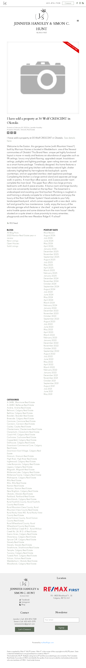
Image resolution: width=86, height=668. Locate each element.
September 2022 (51, 351)
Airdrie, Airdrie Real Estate (19, 408)
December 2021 (51, 375)
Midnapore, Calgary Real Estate (21, 478)
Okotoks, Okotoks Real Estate (24, 130)
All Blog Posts (13, 233)
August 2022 (49, 354)
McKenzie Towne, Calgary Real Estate (24, 475)
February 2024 (50, 305)
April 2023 (48, 332)
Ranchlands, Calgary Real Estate (21, 499)
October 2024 (50, 284)
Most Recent (49, 233)
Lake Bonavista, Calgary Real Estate (23, 464)
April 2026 (48, 246)
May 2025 (48, 265)
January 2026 (50, 249)
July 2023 (48, 324)
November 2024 (51, 281)
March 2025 (49, 270)
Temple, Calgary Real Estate (20, 550)
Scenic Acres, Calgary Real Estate (22, 534)
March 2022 (49, 367)
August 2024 (49, 289)
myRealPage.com (47, 642)
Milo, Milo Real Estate (16, 483)
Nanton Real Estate (15, 486)
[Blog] (83, 3)
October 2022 (50, 348)
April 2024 (48, 300)
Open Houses (13, 244)
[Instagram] (80, 3)
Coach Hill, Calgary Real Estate (21, 435)
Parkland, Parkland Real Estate (21, 497)
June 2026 (48, 241)
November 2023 (51, 314)
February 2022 (50, 370)
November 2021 (51, 378)
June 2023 (48, 327)
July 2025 (48, 262)
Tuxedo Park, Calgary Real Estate (22, 556)
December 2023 (51, 311)
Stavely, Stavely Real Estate (19, 545)
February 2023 (50, 338)
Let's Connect (24, 629)
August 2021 (49, 386)
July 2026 (48, 238)
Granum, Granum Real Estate (20, 456)
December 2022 (51, 343)
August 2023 (49, 322)
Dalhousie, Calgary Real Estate (21, 443)
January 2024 (50, 308)
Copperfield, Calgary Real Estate (21, 440)
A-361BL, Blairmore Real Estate (21, 402)
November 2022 (51, 346)
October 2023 (50, 316)
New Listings (12, 241)
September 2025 (51, 257)
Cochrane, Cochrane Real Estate (21, 437)
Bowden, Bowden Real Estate (20, 416)
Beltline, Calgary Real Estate (20, 413)
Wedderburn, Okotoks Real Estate (22, 561)
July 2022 (48, 356)
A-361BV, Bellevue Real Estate (20, 405)
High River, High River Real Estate (22, 459)
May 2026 (48, 244)
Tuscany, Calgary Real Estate (20, 553)
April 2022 (48, 365)
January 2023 (50, 340)
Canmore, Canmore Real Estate (21, 421)
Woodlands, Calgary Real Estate (21, 564)
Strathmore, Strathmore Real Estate (23, 548)
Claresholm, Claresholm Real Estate (23, 432)
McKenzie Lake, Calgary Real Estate (23, 472)
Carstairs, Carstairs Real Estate (21, 424)
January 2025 (50, 276)
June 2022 (48, 359)
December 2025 (51, 252)
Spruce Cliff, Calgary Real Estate (21, 540)
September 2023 (51, 319)
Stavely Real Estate (15, 542)
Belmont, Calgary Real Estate (20, 410)
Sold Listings (12, 246)
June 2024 (48, 295)
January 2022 (50, 373)
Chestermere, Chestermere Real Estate (24, 429)
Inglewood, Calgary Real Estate (21, 462)
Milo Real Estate (14, 480)
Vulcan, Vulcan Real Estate (19, 558)
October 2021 (50, 381)
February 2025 (50, 273)
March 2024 (49, 303)
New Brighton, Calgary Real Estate (22, 491)
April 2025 (48, 268)
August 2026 (49, 236)
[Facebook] (77, 3)
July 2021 (48, 389)
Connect (68, 3)
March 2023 (49, 335)
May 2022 (48, 362)
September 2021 (51, 383)
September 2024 (51, 287)
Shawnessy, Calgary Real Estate (21, 537)
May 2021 (48, 394)
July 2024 (48, 292)
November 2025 (51, 254)
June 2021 (48, 391)
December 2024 (51, 279)
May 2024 (48, 297)
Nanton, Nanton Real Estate (19, 488)
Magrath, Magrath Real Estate (21, 470)
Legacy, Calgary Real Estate (19, 467)
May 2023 (48, 330)
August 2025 (49, 260)
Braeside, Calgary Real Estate (20, 419)
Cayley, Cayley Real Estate (19, 427)
